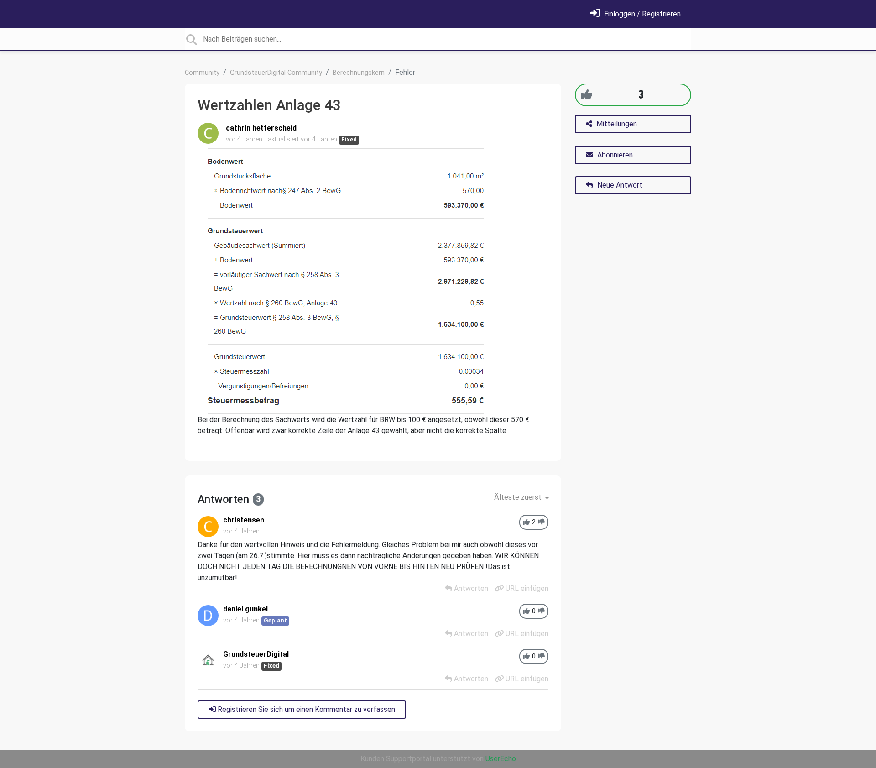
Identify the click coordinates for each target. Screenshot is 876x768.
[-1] (541, 522)
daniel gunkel (245, 609)
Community (202, 73)
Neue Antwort (618, 185)
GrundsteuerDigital (256, 654)
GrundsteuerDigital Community (276, 73)
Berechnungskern (359, 73)
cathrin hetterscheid (261, 128)
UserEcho (500, 758)
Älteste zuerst (518, 497)
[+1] (586, 94)
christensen (243, 520)
